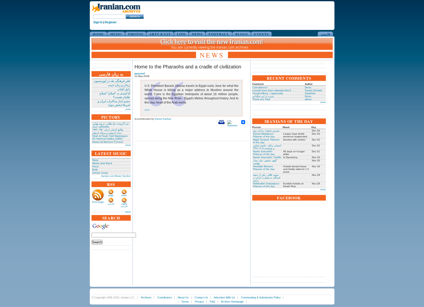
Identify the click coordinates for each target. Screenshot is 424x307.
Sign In (98, 22)
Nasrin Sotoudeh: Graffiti (267, 157)
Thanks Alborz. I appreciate (267, 93)
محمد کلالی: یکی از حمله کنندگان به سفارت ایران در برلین (266, 178)
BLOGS (241, 34)
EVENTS (261, 34)
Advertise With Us (224, 297)
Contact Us (201, 297)
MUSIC (116, 34)
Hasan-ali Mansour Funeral (107, 142)
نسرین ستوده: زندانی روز (266, 130)
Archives (146, 297)
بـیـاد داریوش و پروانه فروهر (107, 132)
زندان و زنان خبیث (119, 85)
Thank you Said (261, 99)
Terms (185, 301)
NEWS (197, 34)
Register (111, 22)
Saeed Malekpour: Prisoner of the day (264, 135)
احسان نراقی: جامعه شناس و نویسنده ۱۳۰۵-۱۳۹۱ (267, 147)
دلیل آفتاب (123, 89)
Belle (95, 169)
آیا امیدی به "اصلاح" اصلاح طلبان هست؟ (114, 95)
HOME (98, 34)
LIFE (181, 34)
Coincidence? (260, 87)
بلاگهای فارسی (124, 205)
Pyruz (95, 166)
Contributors (164, 297)
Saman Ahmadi (313, 90)
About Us (183, 297)
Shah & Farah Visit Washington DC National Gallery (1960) (110, 137)
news (124, 195)
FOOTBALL (219, 34)
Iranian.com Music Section (116, 176)
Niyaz (95, 160)
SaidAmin (310, 93)
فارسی (325, 34)
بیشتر (128, 108)
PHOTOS (135, 34)
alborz (308, 99)
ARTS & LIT (160, 34)
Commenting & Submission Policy (261, 297)
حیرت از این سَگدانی (263, 96)
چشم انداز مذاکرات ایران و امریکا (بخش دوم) (114, 103)
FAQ (212, 301)
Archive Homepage (232, 301)
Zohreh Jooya (100, 172)
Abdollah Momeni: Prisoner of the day (264, 167)
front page (98, 202)
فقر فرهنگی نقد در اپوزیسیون (112, 81)
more (128, 145)
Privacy (199, 301)
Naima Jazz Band (102, 163)
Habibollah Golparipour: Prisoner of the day (266, 185)
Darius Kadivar (163, 118)
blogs (111, 195)
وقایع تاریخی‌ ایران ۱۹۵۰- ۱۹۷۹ (107, 129)
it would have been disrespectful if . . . (273, 90)
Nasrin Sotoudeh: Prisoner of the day (264, 152)
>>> (147, 110)
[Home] (116, 13)
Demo (308, 87)
